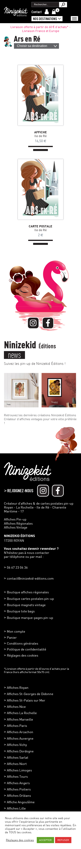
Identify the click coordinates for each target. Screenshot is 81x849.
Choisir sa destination (32, 46)
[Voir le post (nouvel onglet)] (21, 390)
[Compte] (47, 11)
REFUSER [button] (63, 840)
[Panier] (54, 11)
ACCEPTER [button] (45, 840)
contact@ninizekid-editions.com (30, 578)
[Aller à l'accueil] (16, 14)
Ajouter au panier (46, 95)
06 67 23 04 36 (17, 567)
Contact (36, 12)
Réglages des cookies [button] (22, 655)
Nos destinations (45, 19)
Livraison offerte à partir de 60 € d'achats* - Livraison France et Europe (40, 29)
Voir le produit (35, 95)
